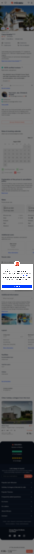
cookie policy (23, 275)
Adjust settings (17, 283)
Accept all (17, 286)
